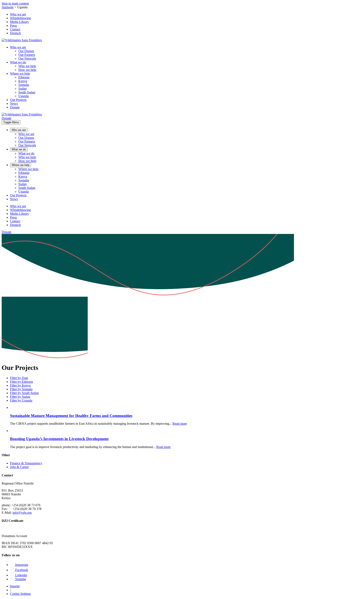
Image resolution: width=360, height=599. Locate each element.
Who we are (18, 14)
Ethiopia (23, 77)
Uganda (23, 96)
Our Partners (26, 55)
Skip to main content (15, 3)
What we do (18, 62)
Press (13, 25)
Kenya (22, 81)
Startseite (8, 7)
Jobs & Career (19, 467)
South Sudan (26, 92)
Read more (179, 423)
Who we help (27, 66)
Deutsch (15, 33)
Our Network (27, 58)
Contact (15, 29)
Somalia (23, 85)
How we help (27, 70)
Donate (15, 107)
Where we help (20, 73)
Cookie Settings (20, 593)
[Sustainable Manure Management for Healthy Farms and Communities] (10, 407)
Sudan (22, 88)
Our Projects (18, 100)
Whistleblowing (20, 18)
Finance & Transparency (26, 463)
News (14, 103)
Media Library (19, 22)
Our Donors (26, 51)
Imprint (15, 586)
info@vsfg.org (22, 512)
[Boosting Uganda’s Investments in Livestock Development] (10, 430)
